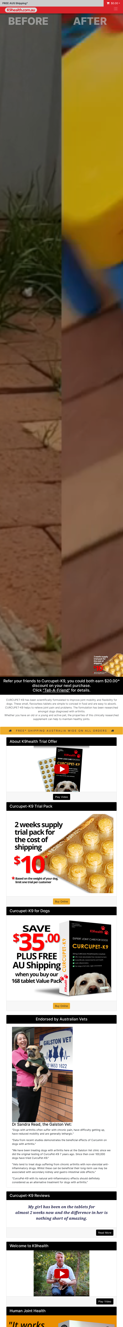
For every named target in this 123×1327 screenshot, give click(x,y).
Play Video (61, 796)
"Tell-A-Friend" (56, 690)
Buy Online (61, 901)
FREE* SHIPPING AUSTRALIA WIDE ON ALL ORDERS (61, 730)
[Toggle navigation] (116, 9)
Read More (104, 1232)
